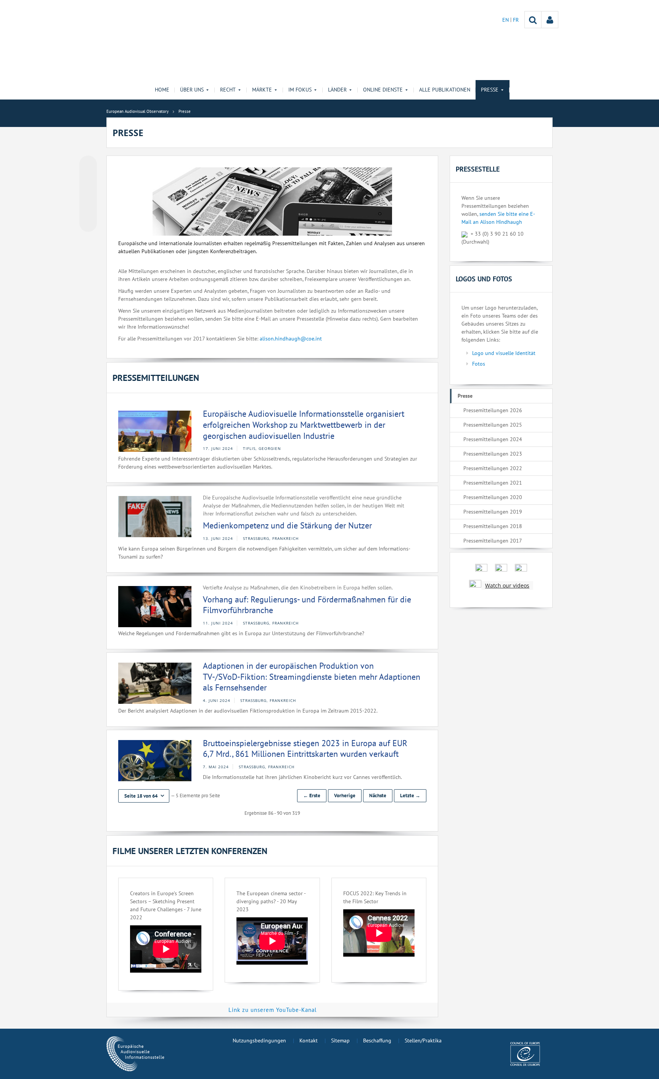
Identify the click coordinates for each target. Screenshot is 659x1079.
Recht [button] (228, 89)
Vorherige (344, 795)
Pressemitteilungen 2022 (492, 468)
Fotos (478, 363)
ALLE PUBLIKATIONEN (444, 89)
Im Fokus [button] (300, 89)
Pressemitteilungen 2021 (492, 482)
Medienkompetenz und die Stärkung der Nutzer (287, 525)
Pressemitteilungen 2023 (492, 453)
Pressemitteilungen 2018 (492, 526)
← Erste (311, 795)
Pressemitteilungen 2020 (492, 497)
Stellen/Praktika (423, 1040)
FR (516, 19)
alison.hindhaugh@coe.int (291, 338)
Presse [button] (489, 89)
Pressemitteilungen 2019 (492, 511)
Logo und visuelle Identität (503, 353)
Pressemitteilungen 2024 (492, 439)
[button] (143, 796)
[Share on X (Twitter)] (88, 179)
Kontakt (308, 1040)
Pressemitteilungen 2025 (492, 424)
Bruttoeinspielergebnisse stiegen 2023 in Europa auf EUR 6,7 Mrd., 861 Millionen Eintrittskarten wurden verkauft (305, 748)
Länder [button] (337, 89)
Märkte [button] (262, 89)
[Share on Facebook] (88, 194)
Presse (465, 395)
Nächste (377, 795)
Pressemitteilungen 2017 (492, 540)
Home (162, 89)
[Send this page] (88, 223)
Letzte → (410, 795)
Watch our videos (507, 585)
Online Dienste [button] (383, 89)
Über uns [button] (192, 89)
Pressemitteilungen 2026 (492, 410)
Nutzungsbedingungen (259, 1040)
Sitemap (340, 1040)
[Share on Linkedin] (88, 208)
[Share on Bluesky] (88, 165)
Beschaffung (377, 1040)
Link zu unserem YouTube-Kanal (272, 1009)
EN (506, 19)
